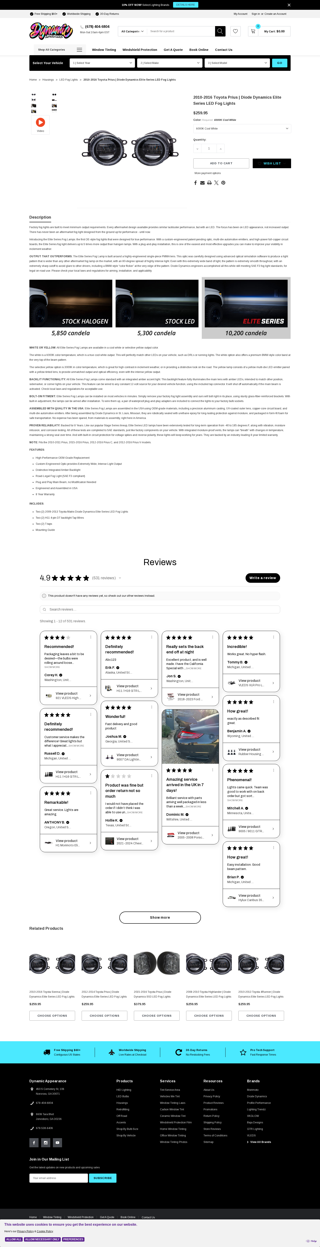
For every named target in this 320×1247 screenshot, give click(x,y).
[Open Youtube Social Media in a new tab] (57, 1142)
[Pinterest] (223, 182)
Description (40, 217)
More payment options (208, 173)
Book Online (128, 1217)
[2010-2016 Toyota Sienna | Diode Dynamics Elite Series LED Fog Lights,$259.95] (52, 964)
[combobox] (181, 31)
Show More (52, 667)
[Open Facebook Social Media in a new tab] (34, 1142)
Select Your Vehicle (48, 63)
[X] (216, 182)
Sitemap (208, 1142)
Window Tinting (52, 1217)
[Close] (289, 5)
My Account (240, 13)
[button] (120, 578)
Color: (214, 119)
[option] (62, 1052)
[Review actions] (91, 637)
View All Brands (260, 1142)
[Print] (209, 182)
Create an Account (275, 13)
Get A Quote (107, 1217)
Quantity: (199, 139)
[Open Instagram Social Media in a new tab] (45, 1142)
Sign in (256, 13)
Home (33, 1217)
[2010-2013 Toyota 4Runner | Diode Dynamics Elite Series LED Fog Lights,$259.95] (261, 964)
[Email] (202, 182)
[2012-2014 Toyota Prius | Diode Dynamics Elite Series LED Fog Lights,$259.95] (104, 964)
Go (279, 63)
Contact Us (148, 1217)
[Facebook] (195, 182)
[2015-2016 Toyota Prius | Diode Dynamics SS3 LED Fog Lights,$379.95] (157, 964)
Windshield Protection (81, 1217)
